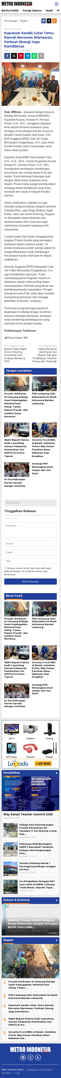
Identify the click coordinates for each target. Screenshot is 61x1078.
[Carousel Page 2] (51, 933)
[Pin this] (21, 56)
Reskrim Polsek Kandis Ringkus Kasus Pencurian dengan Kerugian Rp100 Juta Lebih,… (28, 924)
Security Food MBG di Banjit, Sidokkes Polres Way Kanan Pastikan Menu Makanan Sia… (32, 1035)
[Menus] (56, 4)
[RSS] (54, 20)
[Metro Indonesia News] (17, 3)
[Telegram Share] (27, 56)
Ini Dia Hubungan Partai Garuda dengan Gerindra (14, 482)
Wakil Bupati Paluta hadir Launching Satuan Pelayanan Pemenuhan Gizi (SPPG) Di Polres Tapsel (16, 669)
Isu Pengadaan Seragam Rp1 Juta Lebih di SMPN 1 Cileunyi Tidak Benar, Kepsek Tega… (37, 884)
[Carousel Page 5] (57, 933)
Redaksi (6, 1073)
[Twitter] (49, 20)
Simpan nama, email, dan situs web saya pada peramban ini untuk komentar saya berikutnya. (27, 571)
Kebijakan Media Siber (39, 1069)
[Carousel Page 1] (48, 933)
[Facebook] (43, 20)
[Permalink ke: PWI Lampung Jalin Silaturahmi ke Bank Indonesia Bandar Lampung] (44, 383)
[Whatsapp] (34, 56)
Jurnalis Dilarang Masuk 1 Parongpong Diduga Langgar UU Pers (37, 866)
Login (17, 1073)
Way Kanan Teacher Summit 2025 (28, 814)
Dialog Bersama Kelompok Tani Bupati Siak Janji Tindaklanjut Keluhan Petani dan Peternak (44, 353)
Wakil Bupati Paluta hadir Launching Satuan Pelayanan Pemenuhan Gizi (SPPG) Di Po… (31, 1021)
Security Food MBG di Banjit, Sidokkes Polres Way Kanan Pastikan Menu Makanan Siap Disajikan (44, 669)
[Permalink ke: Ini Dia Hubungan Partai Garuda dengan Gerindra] (16, 469)
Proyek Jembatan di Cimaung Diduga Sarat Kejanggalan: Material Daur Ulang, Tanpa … (31, 984)
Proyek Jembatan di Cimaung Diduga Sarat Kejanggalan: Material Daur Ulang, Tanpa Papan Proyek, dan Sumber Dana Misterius (16, 628)
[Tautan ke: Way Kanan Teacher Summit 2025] (30, 794)
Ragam (16, 50)
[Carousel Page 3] (53, 933)
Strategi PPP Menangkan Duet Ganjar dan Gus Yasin (42, 689)
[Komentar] (41, 56)
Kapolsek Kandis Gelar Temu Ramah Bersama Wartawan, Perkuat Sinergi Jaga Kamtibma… (31, 1008)
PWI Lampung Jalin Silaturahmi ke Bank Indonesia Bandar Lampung (44, 623)
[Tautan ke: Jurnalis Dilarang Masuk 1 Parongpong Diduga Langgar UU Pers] (10, 868)
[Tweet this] (14, 56)
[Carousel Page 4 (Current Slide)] (55, 933)
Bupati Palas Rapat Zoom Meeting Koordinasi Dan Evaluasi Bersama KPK (15, 353)
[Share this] (7, 56)
